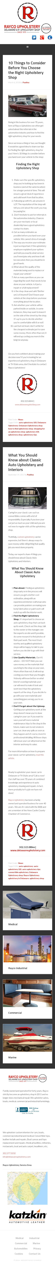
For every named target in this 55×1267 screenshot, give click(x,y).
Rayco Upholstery (27, 13)
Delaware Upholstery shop (30, 425)
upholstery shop (15, 435)
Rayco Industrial (17, 968)
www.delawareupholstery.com (27, 850)
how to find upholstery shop (20, 429)
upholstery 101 (32, 432)
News (20, 419)
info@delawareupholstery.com (17, 1156)
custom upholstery (25, 537)
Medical (12, 924)
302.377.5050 (9, 1153)
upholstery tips (30, 435)
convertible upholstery (18, 872)
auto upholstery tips (31, 869)
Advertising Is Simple (31, 1260)
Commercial (15, 1013)
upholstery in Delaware (18, 878)
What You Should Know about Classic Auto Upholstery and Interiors (25, 462)
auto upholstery (26, 866)
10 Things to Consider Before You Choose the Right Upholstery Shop (27, 70)
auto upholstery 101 (28, 422)
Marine (12, 1057)
